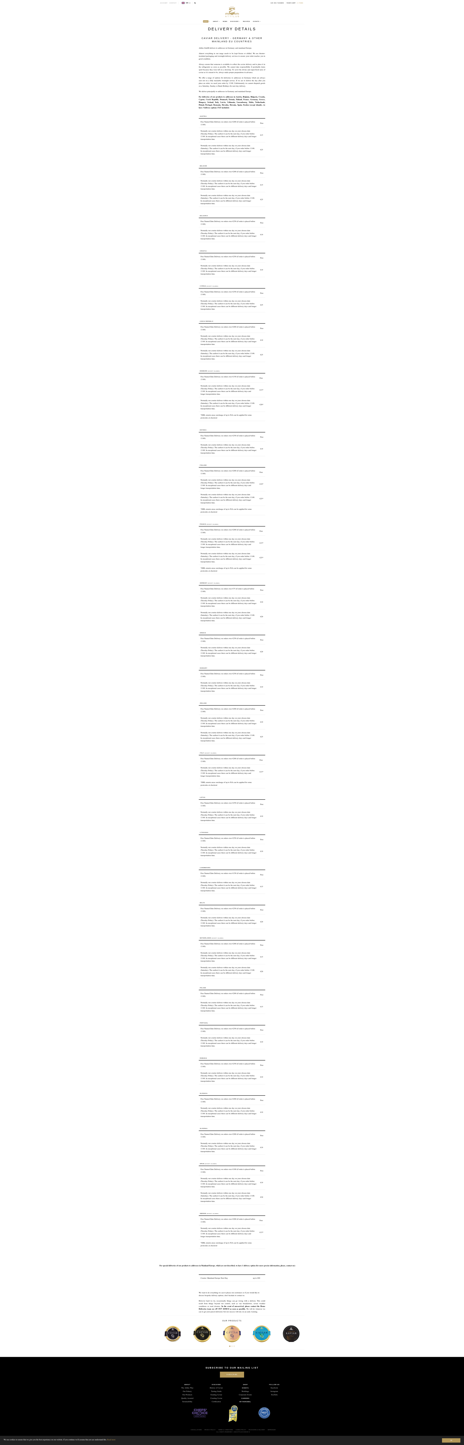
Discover (216, 1384)
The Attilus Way (187, 1388)
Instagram (274, 1391)
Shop (245, 1384)
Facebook (274, 1388)
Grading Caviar (216, 1394)
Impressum (272, 1429)
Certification (216, 1401)
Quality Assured (187, 1398)
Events (245, 1388)
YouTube (274, 1394)
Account (164, 3)
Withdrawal (245, 1401)
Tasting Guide (216, 1391)
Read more (111, 1439)
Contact (173, 3)
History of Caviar (216, 1388)
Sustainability (187, 1401)
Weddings (245, 1391)
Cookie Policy (241, 1429)
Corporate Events (245, 1394)
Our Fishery (187, 1391)
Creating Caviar (216, 1398)
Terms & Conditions (225, 1429)
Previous (162, 1333)
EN (187, 3)
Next (301, 1333)
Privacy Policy (210, 1429)
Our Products (187, 1394)
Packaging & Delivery (257, 1429)
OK (451, 1440)
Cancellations (196, 1429)
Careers (245, 1398)
